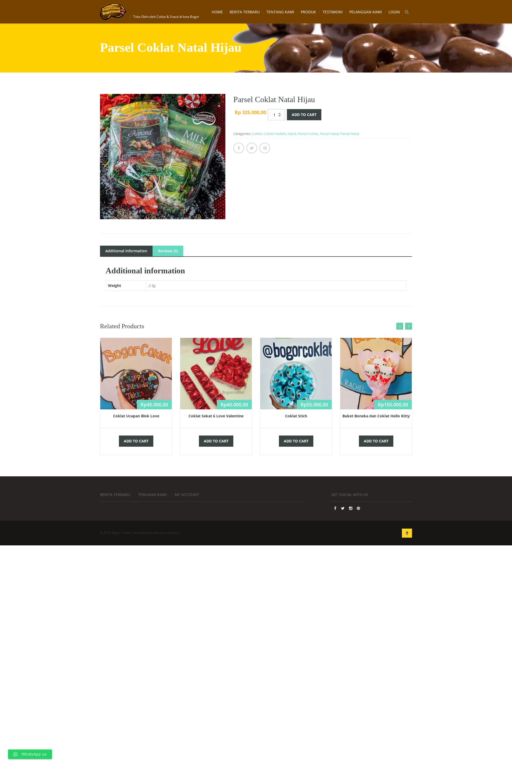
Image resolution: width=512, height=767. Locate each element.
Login (394, 11)
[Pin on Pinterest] (264, 148)
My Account (187, 494)
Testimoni (333, 11)
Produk (308, 11)
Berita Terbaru (245, 11)
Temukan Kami (152, 494)
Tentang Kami (280, 11)
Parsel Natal (329, 133)
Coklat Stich (296, 415)
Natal (291, 133)
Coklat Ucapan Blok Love (136, 415)
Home (217, 11)
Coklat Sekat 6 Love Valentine (216, 415)
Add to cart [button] (136, 441)
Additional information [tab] (126, 250)
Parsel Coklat (308, 133)
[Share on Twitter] (251, 148)
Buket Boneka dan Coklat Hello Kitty (376, 415)
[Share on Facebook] (238, 148)
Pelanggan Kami (365, 11)
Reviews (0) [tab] (168, 250)
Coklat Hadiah (274, 133)
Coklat (257, 133)
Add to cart (304, 114)
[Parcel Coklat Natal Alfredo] (162, 156)
